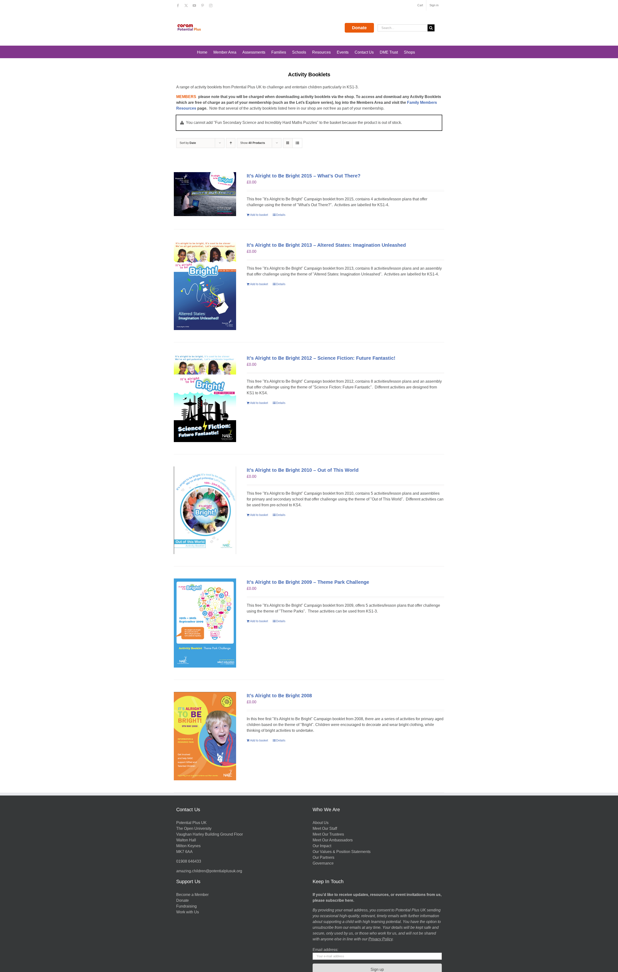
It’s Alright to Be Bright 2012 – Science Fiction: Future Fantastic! (321, 358)
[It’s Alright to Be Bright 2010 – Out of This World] (205, 510)
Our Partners (323, 857)
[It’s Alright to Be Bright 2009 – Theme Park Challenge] (205, 622)
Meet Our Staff (325, 828)
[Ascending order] (230, 143)
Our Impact (322, 846)
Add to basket (259, 215)
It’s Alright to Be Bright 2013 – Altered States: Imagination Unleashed (326, 245)
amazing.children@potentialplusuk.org (209, 871)
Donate (359, 27)
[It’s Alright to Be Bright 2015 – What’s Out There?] (205, 194)
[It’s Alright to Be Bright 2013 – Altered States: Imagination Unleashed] (205, 285)
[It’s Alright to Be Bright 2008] (205, 736)
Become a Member (192, 895)
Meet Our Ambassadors (333, 840)
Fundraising (186, 906)
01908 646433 (188, 861)
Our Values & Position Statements (342, 852)
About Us (321, 823)
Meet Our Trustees (328, 834)
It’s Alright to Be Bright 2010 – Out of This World (302, 470)
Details (280, 215)
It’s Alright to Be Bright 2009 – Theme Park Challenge (308, 582)
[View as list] (297, 143)
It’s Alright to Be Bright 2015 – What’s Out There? (303, 175)
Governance (323, 863)
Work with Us (187, 912)
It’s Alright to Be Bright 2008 (279, 695)
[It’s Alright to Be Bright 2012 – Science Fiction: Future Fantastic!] (205, 398)
